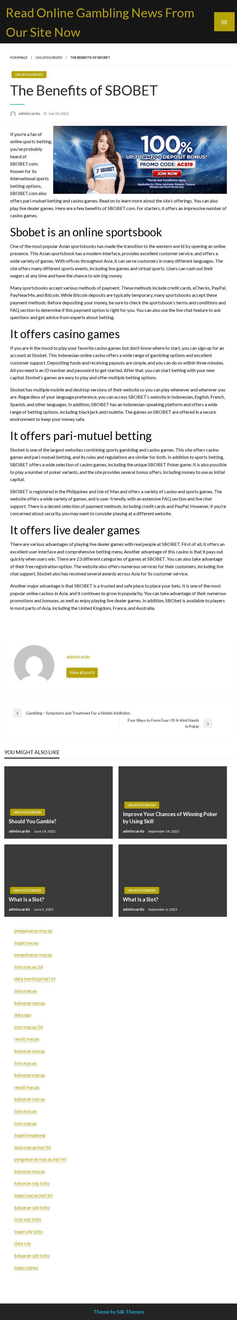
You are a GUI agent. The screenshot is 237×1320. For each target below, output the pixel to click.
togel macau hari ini (33, 1195)
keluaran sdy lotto (32, 1183)
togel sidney (26, 1267)
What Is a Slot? (26, 899)
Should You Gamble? (32, 821)
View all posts (82, 672)
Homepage (18, 57)
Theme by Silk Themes (118, 1312)
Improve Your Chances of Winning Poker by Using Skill (170, 817)
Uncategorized (49, 57)
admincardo (29, 113)
